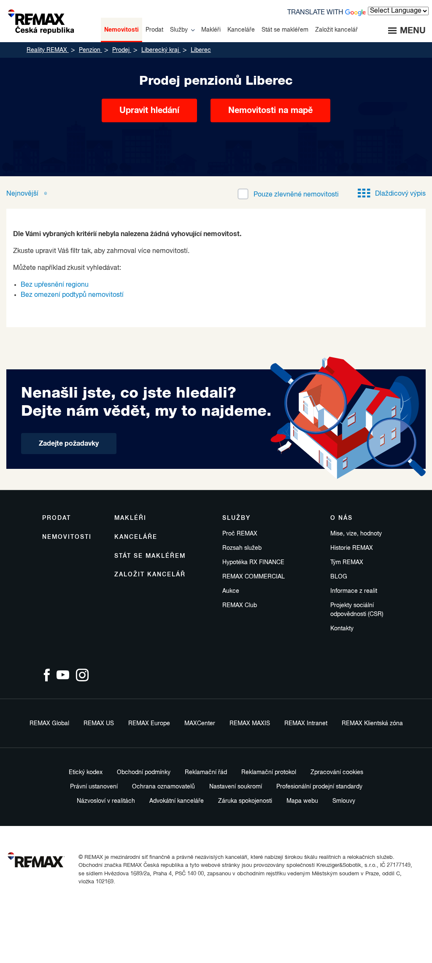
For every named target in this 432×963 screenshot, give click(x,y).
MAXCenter (199, 723)
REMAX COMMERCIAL (253, 577)
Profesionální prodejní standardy (319, 787)
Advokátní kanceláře (176, 801)
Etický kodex (86, 772)
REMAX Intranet (305, 723)
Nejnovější (23, 194)
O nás (341, 518)
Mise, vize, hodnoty (356, 534)
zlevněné (296, 194)
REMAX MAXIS (250, 723)
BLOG (338, 577)
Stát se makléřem (150, 556)
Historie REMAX (351, 548)
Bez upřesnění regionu (55, 285)
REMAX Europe (149, 723)
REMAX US (99, 723)
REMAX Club (239, 605)
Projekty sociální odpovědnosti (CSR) (356, 610)
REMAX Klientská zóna (372, 723)
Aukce (230, 591)
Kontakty (342, 629)
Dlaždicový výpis (400, 194)
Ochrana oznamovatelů (163, 787)
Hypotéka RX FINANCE (253, 562)
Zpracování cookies (336, 772)
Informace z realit (353, 591)
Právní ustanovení (94, 787)
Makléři (130, 518)
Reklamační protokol (268, 772)
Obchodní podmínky (143, 772)
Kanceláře (135, 537)
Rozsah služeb (242, 548)
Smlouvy (343, 801)
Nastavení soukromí (235, 787)
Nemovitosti (67, 537)
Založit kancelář (150, 575)
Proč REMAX (239, 534)
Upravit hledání (149, 110)
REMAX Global (49, 723)
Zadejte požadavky (69, 443)
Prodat (56, 518)
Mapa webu (302, 801)
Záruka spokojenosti (245, 801)
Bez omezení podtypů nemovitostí (72, 295)
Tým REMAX (346, 562)
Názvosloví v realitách (106, 801)
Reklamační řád (206, 772)
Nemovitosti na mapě (270, 110)
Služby (236, 518)
